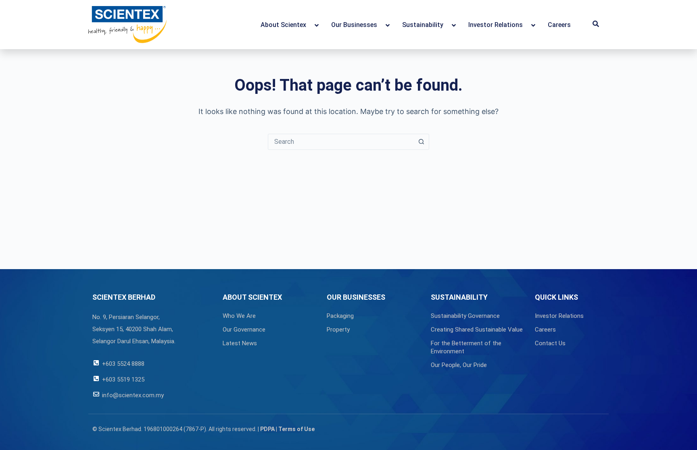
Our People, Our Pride (459, 365)
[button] (596, 25)
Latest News (240, 343)
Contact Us (550, 343)
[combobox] (340, 142)
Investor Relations (559, 315)
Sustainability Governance (465, 315)
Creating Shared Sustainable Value (477, 329)
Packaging (340, 315)
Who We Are (239, 315)
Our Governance (244, 329)
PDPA (267, 429)
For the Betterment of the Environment (466, 347)
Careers (545, 329)
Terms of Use (296, 429)
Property (338, 329)
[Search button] (421, 141)
